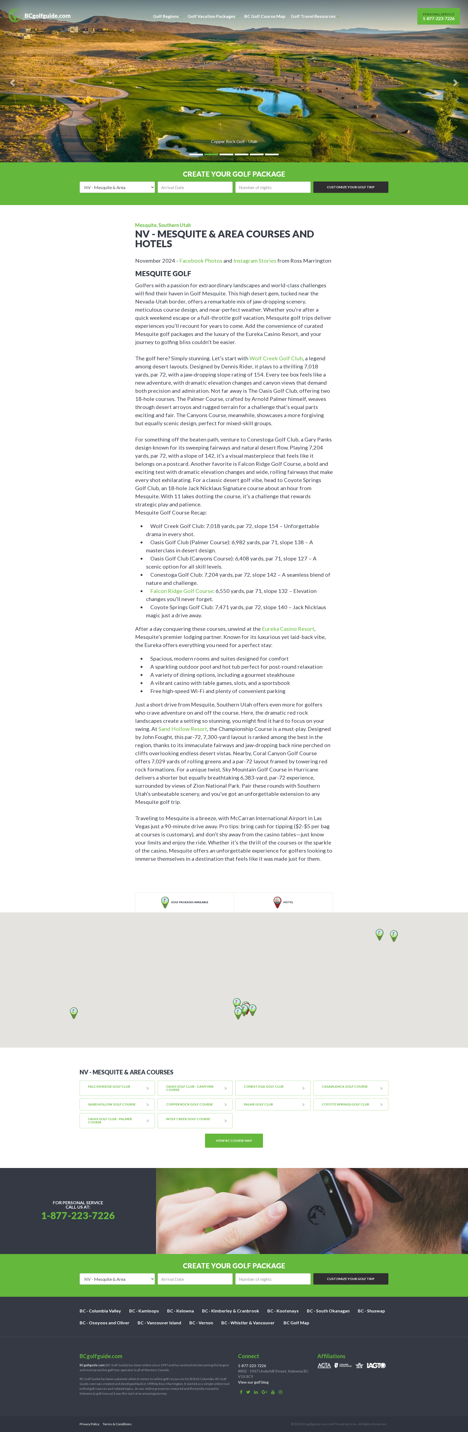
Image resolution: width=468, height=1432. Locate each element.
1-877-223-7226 (438, 16)
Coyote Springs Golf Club (345, 1104)
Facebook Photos (200, 260)
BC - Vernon (201, 1322)
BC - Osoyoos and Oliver (104, 1322)
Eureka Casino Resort (288, 628)
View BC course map (234, 1141)
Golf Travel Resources (313, 16)
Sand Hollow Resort (182, 728)
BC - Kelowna (180, 1310)
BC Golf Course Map (264, 16)
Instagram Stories (254, 260)
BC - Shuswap (371, 1310)
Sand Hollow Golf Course (112, 1104)
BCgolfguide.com (92, 1365)
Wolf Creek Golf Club (276, 358)
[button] (237, 1004)
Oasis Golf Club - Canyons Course (189, 1088)
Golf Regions (166, 16)
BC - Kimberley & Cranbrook (230, 1310)
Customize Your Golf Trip (351, 187)
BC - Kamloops (144, 1310)
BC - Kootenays (283, 1310)
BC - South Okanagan (328, 1310)
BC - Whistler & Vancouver (248, 1322)
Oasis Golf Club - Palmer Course (110, 1120)
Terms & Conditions (117, 1424)
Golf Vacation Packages (212, 16)
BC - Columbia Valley (100, 1310)
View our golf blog (253, 1382)
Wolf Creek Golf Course (188, 1119)
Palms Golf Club (258, 1104)
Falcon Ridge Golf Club (109, 1086)
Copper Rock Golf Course (189, 1104)
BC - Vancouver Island (159, 1322)
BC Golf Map (296, 1322)
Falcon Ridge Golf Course (181, 591)
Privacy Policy (89, 1424)
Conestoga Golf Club (264, 1086)
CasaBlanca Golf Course (345, 1086)
